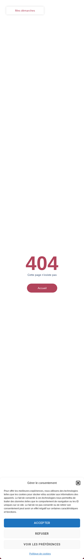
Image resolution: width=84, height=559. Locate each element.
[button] (78, 483)
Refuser (42, 533)
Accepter (42, 523)
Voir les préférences (42, 544)
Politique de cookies (40, 553)
